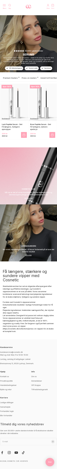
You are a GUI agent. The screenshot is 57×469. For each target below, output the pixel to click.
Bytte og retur (6, 389)
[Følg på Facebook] (2, 452)
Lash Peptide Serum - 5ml (12, 124)
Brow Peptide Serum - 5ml (40, 124)
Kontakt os (4, 376)
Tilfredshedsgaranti (39, 389)
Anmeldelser (36, 381)
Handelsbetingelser (8, 385)
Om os (34, 376)
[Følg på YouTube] (16, 452)
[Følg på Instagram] (9, 452)
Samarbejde (5, 407)
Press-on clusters (30, 78)
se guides (28, 255)
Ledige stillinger (7, 402)
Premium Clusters (11, 78)
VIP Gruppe (36, 385)
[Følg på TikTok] (23, 452)
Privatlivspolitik (6, 381)
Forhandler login (7, 411)
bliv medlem (28, 198)
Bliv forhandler (6, 415)
